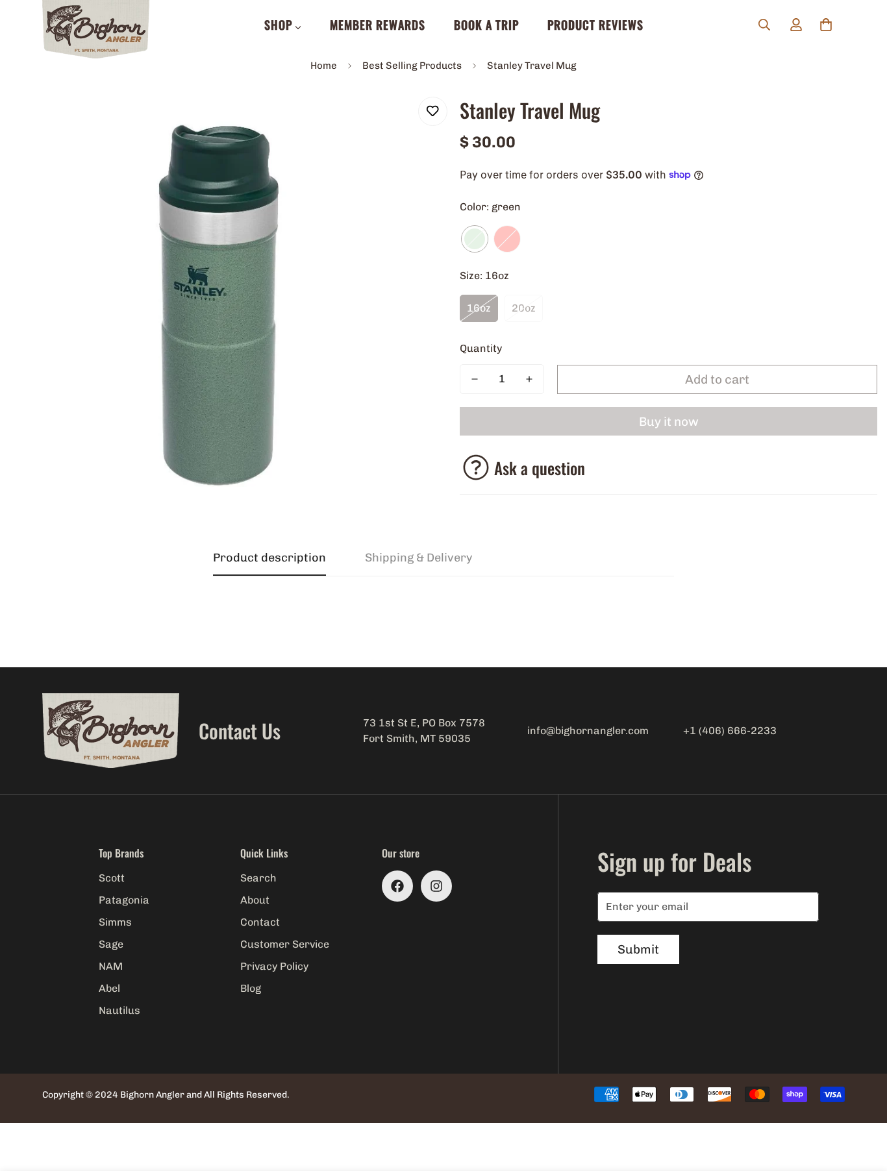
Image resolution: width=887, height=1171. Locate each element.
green (475, 239)
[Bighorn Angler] (95, 30)
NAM (111, 966)
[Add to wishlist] (432, 111)
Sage (111, 944)
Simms (115, 922)
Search (258, 878)
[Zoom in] (399, 121)
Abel (109, 988)
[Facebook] (397, 886)
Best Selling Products (412, 65)
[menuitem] (283, 24)
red (507, 239)
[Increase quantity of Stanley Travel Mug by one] (529, 379)
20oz (524, 308)
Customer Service (284, 944)
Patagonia (124, 900)
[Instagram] (436, 886)
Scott (112, 878)
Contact (260, 922)
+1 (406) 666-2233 (730, 730)
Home (323, 65)
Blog (250, 988)
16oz (479, 308)
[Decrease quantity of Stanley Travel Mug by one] (474, 379)
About (254, 900)
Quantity (481, 348)
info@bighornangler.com (588, 730)
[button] (826, 25)
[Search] (764, 24)
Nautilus (119, 1010)
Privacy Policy (274, 966)
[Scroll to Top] (862, 1100)
